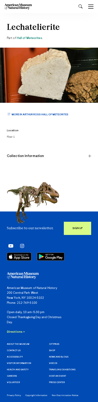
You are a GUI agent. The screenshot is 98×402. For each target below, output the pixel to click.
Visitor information (19, 363)
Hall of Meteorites (29, 38)
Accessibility (15, 357)
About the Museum (18, 344)
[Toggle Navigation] (90, 7)
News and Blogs (58, 357)
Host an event (57, 376)
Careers (12, 376)
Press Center (57, 382)
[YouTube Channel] (10, 245)
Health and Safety (17, 370)
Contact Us (14, 351)
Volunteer (13, 382)
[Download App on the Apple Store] (19, 257)
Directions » (16, 331)
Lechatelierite (33, 27)
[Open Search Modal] (80, 6)
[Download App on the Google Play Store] (50, 257)
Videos (53, 363)
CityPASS (54, 344)
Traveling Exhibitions (62, 370)
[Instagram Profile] (20, 245)
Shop (52, 351)
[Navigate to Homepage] (18, 6)
